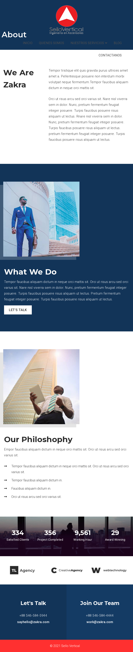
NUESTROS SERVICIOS (87, 43)
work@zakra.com (99, 622)
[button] (18, 309)
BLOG (118, 43)
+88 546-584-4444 (100, 615)
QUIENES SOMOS (51, 43)
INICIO (27, 43)
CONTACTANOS (110, 55)
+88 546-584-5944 (33, 615)
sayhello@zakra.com (33, 622)
